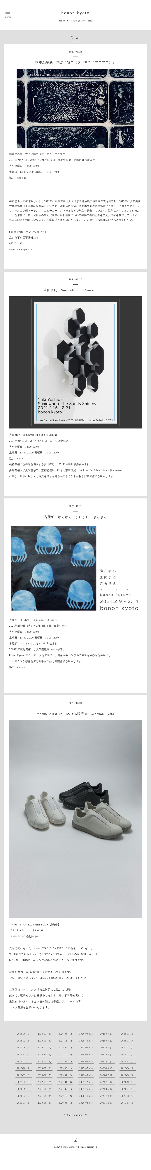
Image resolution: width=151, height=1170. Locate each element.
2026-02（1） (24, 1040)
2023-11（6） (128, 1061)
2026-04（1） (107, 1033)
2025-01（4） (128, 1047)
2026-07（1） (45, 1033)
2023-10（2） (24, 1068)
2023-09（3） (45, 1068)
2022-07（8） (107, 1075)
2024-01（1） (107, 1061)
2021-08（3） (45, 1089)
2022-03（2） (45, 1082)
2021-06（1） (86, 1089)
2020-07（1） (24, 1103)
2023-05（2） (107, 1068)
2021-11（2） (107, 1082)
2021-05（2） (107, 1089)
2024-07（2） (128, 1054)
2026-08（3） (24, 1033)
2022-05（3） (24, 1082)
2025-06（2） (24, 1047)
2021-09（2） (24, 1089)
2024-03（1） (66, 1061)
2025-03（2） (86, 1047)
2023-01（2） (66, 1075)
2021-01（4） (45, 1096)
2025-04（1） (66, 1047)
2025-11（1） (66, 1040)
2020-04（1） (86, 1103)
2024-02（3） (86, 1061)
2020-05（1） (66, 1103)
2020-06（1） (45, 1103)
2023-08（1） (66, 1068)
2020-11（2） (86, 1096)
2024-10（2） (66, 1054)
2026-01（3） (45, 1040)
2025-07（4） (128, 1040)
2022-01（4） (66, 1082)
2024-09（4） (86, 1054)
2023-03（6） (24, 1075)
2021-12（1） (86, 1082)
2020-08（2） (128, 1096)
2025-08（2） (107, 1040)
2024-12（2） (24, 1054)
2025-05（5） (45, 1047)
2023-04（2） (128, 1068)
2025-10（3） (86, 1040)
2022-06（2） (128, 1075)
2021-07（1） (66, 1089)
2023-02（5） (45, 1075)
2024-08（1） (107, 1054)
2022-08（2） (86, 1075)
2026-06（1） (66, 1033)
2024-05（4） (24, 1061)
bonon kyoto (75, 12)
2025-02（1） (107, 1047)
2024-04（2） (45, 1061)
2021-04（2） (128, 1089)
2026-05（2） (86, 1033)
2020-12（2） (66, 1096)
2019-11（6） (128, 1103)
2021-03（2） (24, 1096)
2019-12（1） (107, 1103)
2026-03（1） (128, 1033)
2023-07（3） (86, 1068)
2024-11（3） (45, 1054)
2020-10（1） (107, 1096)
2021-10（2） (128, 1082)
